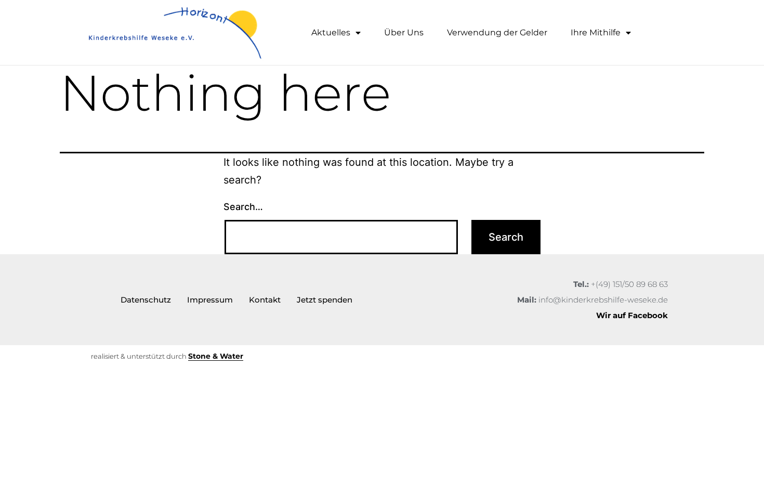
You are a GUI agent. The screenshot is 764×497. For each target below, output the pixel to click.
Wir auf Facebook (632, 315)
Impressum (210, 300)
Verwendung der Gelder (497, 32)
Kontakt (265, 300)
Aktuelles (330, 32)
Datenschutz (146, 300)
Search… (243, 206)
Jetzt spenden (324, 300)
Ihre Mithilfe (596, 32)
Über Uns (404, 32)
